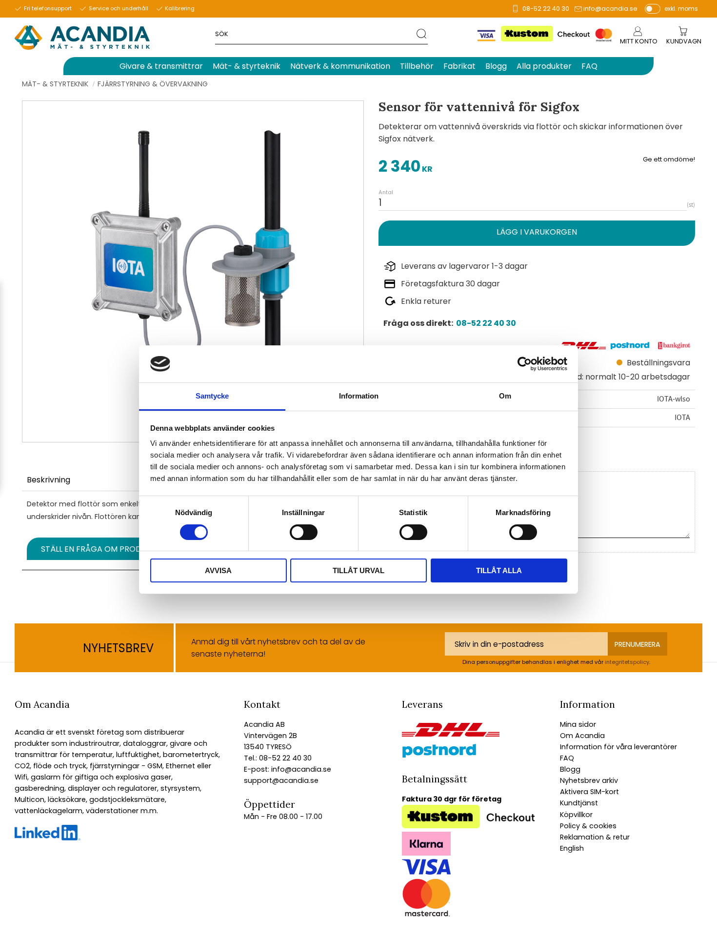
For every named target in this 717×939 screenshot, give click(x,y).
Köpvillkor (576, 814)
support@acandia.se (281, 780)
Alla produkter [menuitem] (544, 66)
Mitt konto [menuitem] (638, 41)
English (572, 848)
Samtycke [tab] (212, 396)
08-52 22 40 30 (545, 8)
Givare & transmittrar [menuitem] (161, 66)
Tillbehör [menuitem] (417, 66)
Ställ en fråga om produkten (103, 549)
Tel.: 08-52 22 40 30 (278, 758)
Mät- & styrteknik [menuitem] (246, 66)
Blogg (570, 769)
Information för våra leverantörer (618, 747)
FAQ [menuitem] (589, 66)
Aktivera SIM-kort (589, 792)
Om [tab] (505, 396)
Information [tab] (358, 396)
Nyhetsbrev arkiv (589, 780)
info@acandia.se (610, 8)
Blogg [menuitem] (496, 66)
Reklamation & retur (595, 837)
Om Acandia (582, 735)
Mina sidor (578, 724)
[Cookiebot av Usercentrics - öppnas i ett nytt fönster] (524, 364)
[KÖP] (536, 232)
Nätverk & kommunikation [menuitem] (340, 66)
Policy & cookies (588, 826)
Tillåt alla (499, 570)
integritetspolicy (627, 662)
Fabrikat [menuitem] (459, 66)
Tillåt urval (358, 570)
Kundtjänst (579, 803)
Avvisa (218, 570)
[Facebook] (47, 838)
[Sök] (422, 33)
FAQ (567, 758)
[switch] (304, 532)
